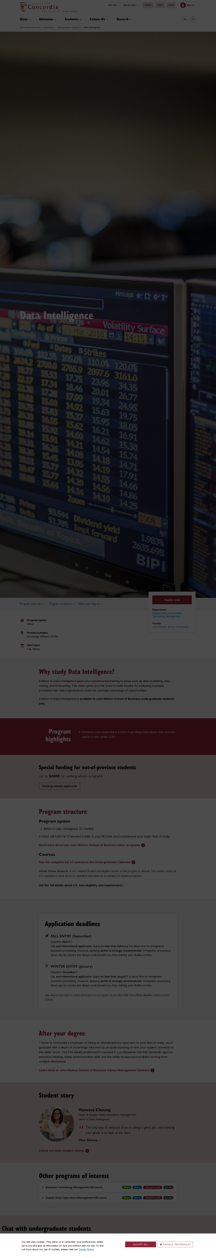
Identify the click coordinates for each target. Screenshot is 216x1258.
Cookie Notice (86, 1249)
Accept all (140, 1244)
